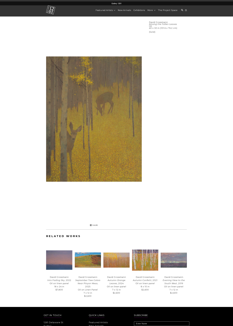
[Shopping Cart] (186, 10)
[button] (105, 10)
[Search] (182, 10)
